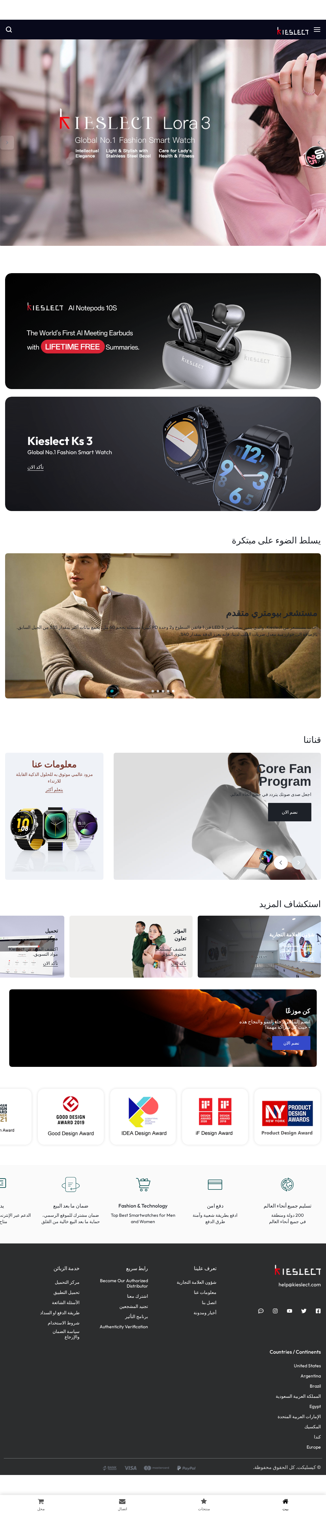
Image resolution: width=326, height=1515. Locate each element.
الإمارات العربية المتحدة (299, 1416)
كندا (317, 1437)
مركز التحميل (67, 1282)
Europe (314, 1447)
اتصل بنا (209, 1302)
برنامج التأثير (136, 1316)
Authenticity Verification (124, 1327)
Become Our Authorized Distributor (124, 1283)
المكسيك (312, 1427)
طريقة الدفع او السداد (60, 1313)
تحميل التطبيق (66, 1292)
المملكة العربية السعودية (298, 1396)
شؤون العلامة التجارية (196, 1282)
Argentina (311, 1376)
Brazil (315, 1386)
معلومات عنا (205, 1292)
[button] (319, 143)
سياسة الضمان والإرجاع (66, 1334)
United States (307, 1366)
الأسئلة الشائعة (66, 1302)
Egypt (315, 1406)
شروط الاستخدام (64, 1323)
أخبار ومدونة (205, 1313)
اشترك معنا (137, 1296)
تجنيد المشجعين (133, 1306)
